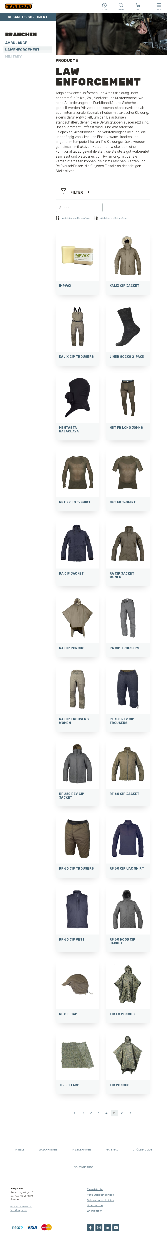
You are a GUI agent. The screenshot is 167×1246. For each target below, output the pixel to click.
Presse (19, 1149)
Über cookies (95, 1205)
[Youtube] (115, 1227)
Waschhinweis (48, 1149)
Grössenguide (142, 1149)
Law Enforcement (22, 50)
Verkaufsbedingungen (100, 1194)
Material (112, 1149)
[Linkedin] (107, 1227)
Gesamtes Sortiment (28, 17)
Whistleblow (94, 1210)
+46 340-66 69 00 (21, 1206)
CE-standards (83, 1167)
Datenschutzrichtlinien (100, 1200)
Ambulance (16, 43)
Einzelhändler (95, 1189)
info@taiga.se (18, 1210)
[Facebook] (90, 1227)
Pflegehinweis (81, 1149)
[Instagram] (98, 1227)
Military (13, 57)
